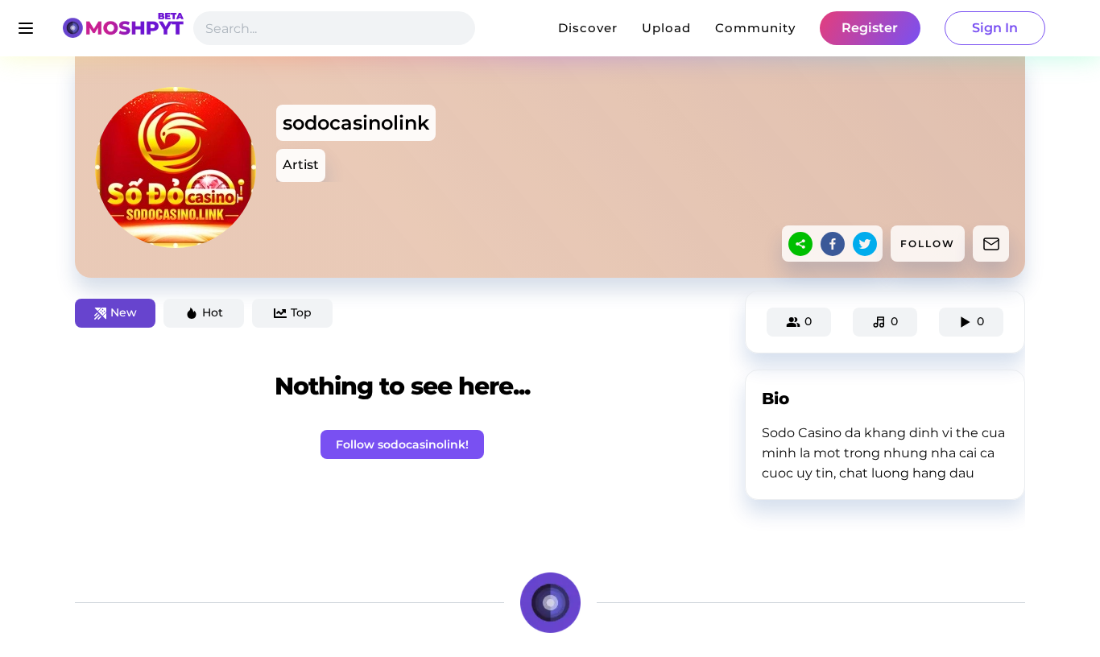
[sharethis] (800, 244)
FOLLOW (927, 244)
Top (301, 312)
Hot (212, 312)
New (123, 312)
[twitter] (865, 244)
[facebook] (833, 244)
